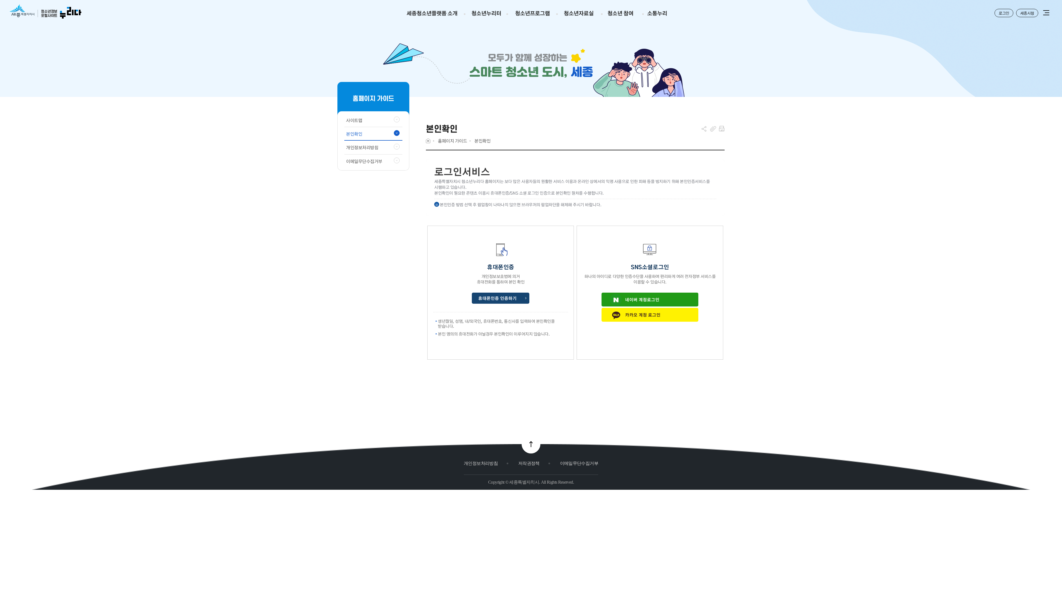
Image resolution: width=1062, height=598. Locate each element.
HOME (428, 140)
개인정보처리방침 (481, 463)
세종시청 (1027, 13)
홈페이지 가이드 (452, 141)
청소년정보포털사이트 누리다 (45, 11)
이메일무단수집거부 (579, 463)
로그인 (1004, 13)
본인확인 (482, 141)
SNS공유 (704, 129)
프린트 (722, 129)
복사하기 (713, 129)
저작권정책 (529, 463)
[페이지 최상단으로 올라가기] (531, 444)
